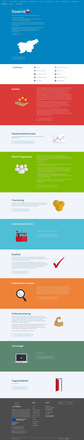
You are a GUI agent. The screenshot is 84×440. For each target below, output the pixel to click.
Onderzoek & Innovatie (36, 415)
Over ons (34, 406)
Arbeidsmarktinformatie (36, 410)
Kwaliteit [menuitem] (57, 1)
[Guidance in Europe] (4, 2)
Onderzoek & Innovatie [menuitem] (65, 1)
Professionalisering (36, 421)
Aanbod (39, 231)
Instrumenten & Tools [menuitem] (50, 1)
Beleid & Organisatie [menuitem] (34, 1)
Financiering (34, 417)
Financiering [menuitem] (41, 1)
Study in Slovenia (48, 105)
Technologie (35, 423)
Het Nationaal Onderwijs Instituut (43, 164)
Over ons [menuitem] (11, 1)
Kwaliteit (34, 419)
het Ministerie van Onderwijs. (47, 158)
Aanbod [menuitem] (15, 1)
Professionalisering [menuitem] (75, 1)
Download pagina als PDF (19, 432)
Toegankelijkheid (35, 425)
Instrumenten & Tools (36, 413)
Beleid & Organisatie (36, 412)
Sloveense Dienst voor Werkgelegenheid (18, 136)
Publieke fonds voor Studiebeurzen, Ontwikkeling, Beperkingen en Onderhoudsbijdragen (52, 174)
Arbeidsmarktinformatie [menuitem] (23, 1)
